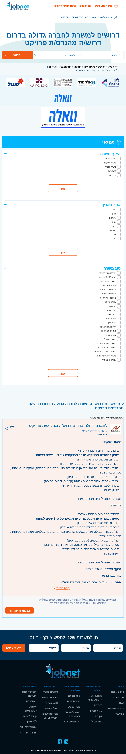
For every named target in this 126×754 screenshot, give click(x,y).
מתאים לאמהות (108, 330)
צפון (114, 221)
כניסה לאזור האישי (102, 17)
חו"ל (114, 238)
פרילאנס (112, 305)
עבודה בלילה (110, 301)
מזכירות (98, 705)
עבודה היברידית (109, 359)
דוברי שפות (111, 310)
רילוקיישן (112, 322)
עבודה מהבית (110, 334)
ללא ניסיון (111, 314)
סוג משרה (112, 268)
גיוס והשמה (74, 695)
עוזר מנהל (96, 721)
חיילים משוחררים (108, 326)
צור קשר (64, 17)
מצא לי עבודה (14, 648)
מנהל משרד (96, 710)
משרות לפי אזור (28, 727)
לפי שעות (112, 174)
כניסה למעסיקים (104, 5)
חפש (17, 55)
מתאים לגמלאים (108, 339)
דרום (114, 225)
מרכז (114, 209)
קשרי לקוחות (30, 716)
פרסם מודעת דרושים (65, 5)
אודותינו (120, 686)
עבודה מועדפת (109, 285)
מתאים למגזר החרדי (106, 343)
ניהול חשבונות (51, 708)
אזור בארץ (112, 204)
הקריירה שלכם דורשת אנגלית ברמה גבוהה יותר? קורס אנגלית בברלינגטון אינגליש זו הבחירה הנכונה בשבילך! (77, 601)
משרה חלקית (110, 162)
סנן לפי (108, 142)
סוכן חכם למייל (80, 17)
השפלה (112, 230)
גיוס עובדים (85, 5)
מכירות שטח (73, 701)
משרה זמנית (110, 166)
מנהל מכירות (51, 702)
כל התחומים (115, 55)
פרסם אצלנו (117, 691)
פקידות (98, 716)
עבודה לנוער (110, 318)
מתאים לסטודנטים (107, 281)
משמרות (112, 170)
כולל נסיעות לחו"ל (108, 297)
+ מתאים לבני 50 (108, 289)
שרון (114, 213)
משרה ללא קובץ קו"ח (106, 355)
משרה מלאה (110, 158)
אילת (114, 234)
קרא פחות (63, 588)
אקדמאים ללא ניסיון (107, 272)
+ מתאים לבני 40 (108, 293)
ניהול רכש (31, 701)
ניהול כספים (74, 706)
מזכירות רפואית (50, 697)
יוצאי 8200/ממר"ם (107, 276)
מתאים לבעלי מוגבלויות (105, 351)
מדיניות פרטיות (116, 708)
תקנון (121, 702)
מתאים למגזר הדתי (107, 347)
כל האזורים (69, 55)
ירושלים (112, 217)
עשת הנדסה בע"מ (94, 430)
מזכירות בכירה (50, 691)
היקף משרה (110, 153)
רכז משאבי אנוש (71, 721)
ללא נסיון (32, 721)
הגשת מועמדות (19, 610)
